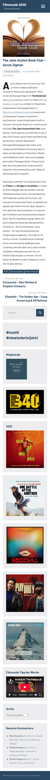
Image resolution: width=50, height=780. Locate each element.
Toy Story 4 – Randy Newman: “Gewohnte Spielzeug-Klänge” (25, 739)
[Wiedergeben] (9, 694)
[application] (25, 687)
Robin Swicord (31, 271)
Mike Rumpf (8, 75)
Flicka (10, 99)
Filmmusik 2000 (14, 5)
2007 (6, 271)
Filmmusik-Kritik (11, 71)
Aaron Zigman (17, 271)
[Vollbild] (40, 694)
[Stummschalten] (35, 694)
